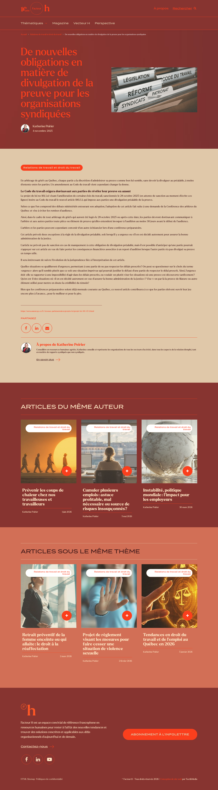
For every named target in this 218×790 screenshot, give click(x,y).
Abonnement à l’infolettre (160, 734)
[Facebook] (26, 328)
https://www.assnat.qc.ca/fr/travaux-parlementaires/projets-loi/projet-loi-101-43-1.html (57, 311)
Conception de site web (171, 779)
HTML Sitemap (28, 779)
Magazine (60, 23)
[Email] (47, 328)
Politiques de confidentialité (49, 779)
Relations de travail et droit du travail (51, 167)
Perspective (105, 23)
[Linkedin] (37, 328)
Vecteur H (81, 23)
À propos (161, 8)
